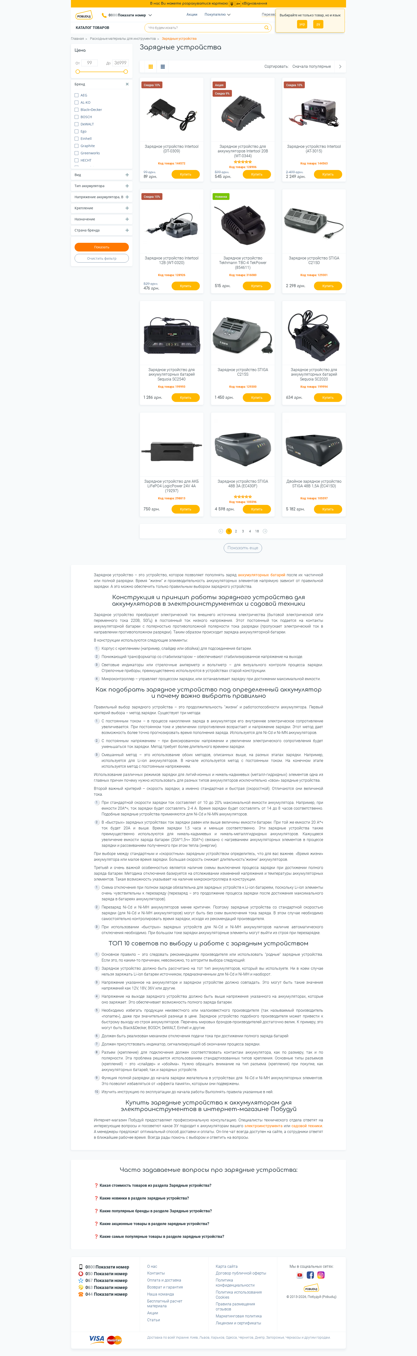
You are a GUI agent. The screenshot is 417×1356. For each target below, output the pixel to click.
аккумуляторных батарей (261, 575)
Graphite (88, 145)
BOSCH (86, 117)
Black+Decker (91, 109)
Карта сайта (227, 1266)
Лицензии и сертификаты (238, 1323)
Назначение (85, 219)
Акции (192, 14)
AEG (84, 95)
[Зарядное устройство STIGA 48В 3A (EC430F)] (243, 446)
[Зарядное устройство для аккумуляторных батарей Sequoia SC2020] (314, 335)
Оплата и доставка (164, 1280)
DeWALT (87, 124)
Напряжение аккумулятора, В (99, 197)
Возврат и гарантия (165, 1287)
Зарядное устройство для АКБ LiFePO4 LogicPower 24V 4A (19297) (171, 486)
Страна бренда (87, 230)
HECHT (86, 160)
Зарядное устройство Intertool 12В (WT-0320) (172, 260)
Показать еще (243, 548)
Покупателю (215, 14)
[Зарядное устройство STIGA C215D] (314, 223)
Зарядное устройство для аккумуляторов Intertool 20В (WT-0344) (243, 151)
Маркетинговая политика (239, 1316)
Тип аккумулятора (89, 185)
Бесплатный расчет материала (164, 1304)
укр (302, 24)
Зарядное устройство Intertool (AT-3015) (314, 148)
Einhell (86, 138)
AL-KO (85, 102)
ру (318, 24)
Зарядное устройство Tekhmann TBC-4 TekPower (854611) (242, 263)
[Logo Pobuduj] (85, 14)
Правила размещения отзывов (235, 1306)
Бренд (80, 84)
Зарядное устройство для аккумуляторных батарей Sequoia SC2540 (171, 374)
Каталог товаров (92, 28)
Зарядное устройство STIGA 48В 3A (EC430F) (243, 483)
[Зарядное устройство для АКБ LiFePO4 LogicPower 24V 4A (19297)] (171, 446)
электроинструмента (263, 1126)
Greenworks (90, 153)
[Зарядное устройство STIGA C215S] (243, 335)
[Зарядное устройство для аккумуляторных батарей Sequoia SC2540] (171, 335)
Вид (78, 174)
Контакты (156, 1273)
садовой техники (307, 1126)
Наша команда (160, 1294)
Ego (83, 131)
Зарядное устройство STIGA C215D (314, 260)
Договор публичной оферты (241, 1273)
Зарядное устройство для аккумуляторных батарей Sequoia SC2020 (314, 374)
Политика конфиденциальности (235, 1283)
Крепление (84, 208)
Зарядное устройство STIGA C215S (243, 372)
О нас (152, 1266)
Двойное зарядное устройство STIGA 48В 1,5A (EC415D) (313, 483)
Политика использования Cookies (239, 1295)
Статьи (153, 1320)
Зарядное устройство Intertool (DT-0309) (172, 148)
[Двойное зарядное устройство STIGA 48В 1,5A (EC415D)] (314, 446)
